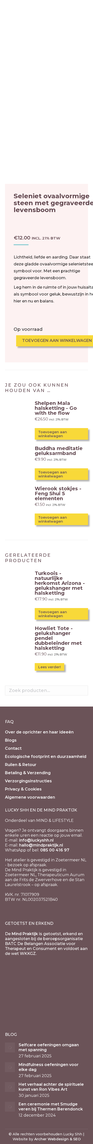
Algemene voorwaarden (30, 797)
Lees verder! (49, 667)
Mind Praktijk (25, 933)
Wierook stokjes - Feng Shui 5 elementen (58, 493)
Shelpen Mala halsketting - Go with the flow (56, 408)
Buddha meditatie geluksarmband (59, 451)
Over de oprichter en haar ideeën (39, 732)
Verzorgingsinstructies (28, 781)
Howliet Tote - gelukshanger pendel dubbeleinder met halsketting (58, 638)
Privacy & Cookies (23, 789)
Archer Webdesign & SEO (57, 1139)
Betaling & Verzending (28, 772)
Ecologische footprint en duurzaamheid (45, 756)
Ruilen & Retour (20, 764)
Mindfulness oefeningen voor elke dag (49, 1067)
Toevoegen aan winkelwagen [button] (52, 434)
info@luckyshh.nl (36, 840)
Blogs (11, 740)
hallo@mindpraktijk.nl (41, 845)
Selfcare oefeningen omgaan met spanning (49, 1047)
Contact (13, 748)
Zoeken (82, 690)
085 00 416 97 (54, 850)
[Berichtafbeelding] (10, 1047)
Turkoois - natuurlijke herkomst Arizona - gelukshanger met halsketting (60, 583)
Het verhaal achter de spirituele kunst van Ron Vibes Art (51, 1087)
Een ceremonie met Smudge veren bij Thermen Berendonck (51, 1106)
